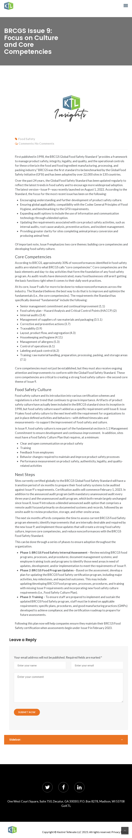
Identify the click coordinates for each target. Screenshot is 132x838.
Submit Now (27, 712)
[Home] (12, 829)
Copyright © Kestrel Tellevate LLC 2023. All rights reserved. (76, 832)
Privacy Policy (119, 832)
